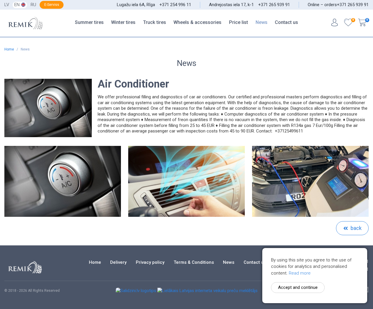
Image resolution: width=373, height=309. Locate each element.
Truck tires (154, 22)
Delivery (118, 262)
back (356, 228)
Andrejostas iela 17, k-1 (231, 4)
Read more (300, 273)
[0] (348, 23)
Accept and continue (298, 287)
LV (6, 4)
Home (9, 49)
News (262, 22)
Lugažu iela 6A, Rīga (136, 4)
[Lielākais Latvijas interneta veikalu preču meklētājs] (207, 290)
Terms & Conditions (194, 262)
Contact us (286, 22)
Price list (238, 22)
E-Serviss (51, 5)
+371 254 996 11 (175, 4)
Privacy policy (150, 262)
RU (33, 4)
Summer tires (89, 22)
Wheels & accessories (197, 22)
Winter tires (123, 22)
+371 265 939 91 (274, 4)
